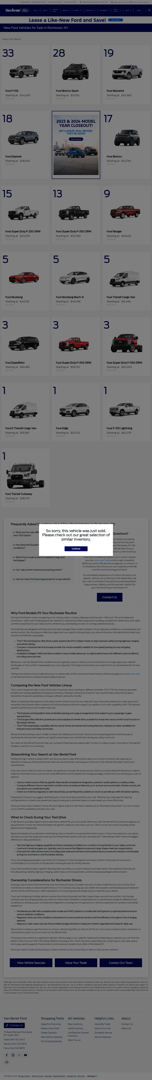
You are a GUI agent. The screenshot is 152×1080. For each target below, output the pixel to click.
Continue (76, 549)
